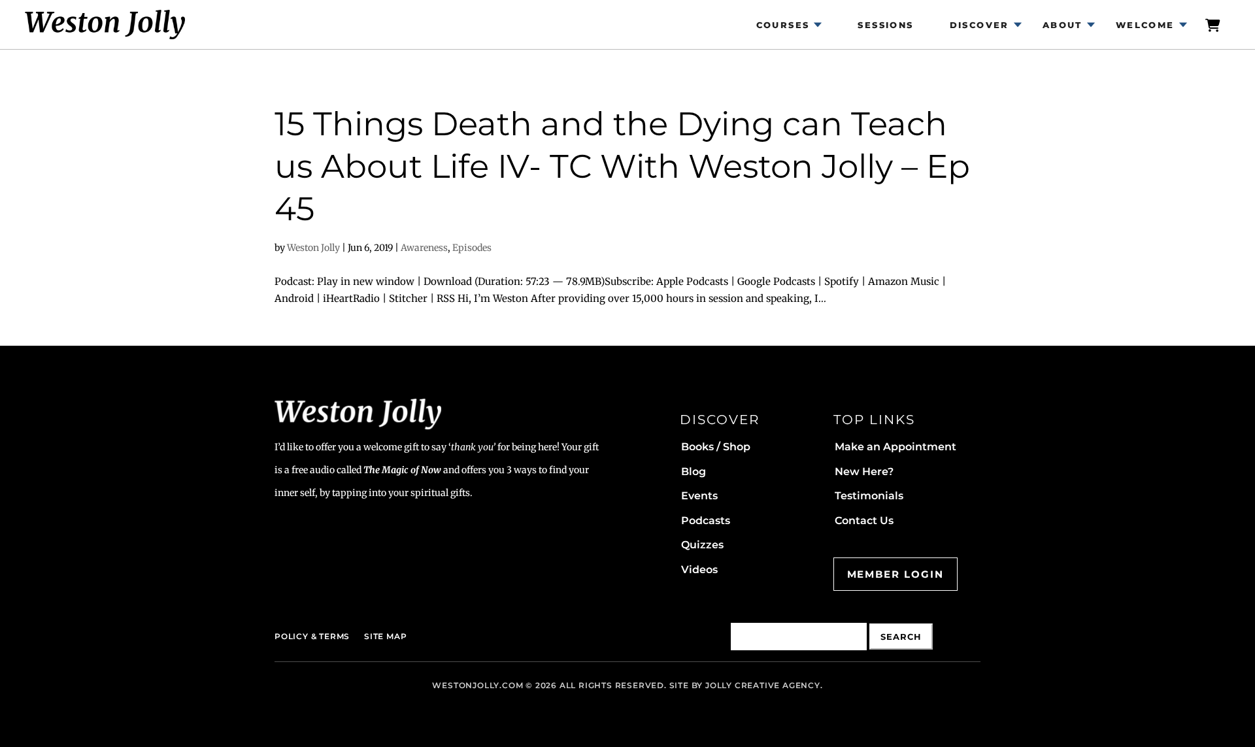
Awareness (424, 248)
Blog (693, 471)
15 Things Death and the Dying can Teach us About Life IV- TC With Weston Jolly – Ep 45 (622, 166)
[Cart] (1213, 24)
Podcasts (705, 520)
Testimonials (869, 496)
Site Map (385, 636)
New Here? (864, 471)
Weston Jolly (313, 248)
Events (699, 496)
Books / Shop (715, 446)
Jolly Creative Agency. (764, 685)
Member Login (895, 574)
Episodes (472, 248)
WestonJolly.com (477, 685)
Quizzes (702, 545)
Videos (699, 569)
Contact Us (864, 520)
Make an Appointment (895, 446)
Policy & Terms (312, 636)
